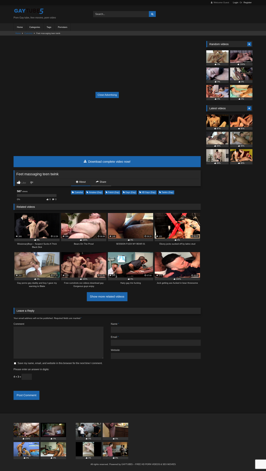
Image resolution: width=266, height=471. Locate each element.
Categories (34, 27)
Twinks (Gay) (167, 192)
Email (115, 337)
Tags (49, 27)
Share (102, 182)
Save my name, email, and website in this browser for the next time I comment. (60, 363)
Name (115, 324)
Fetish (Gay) (113, 192)
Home (20, 27)
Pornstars (62, 27)
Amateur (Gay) (95, 192)
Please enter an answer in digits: (31, 369)
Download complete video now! (109, 161)
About (82, 182)
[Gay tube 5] (29, 11)
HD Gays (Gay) (148, 192)
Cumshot (28, 33)
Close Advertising (107, 95)
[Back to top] (256, 462)
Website (115, 350)
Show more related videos (107, 296)
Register (248, 2)
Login (235, 2)
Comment (19, 324)
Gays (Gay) (130, 192)
